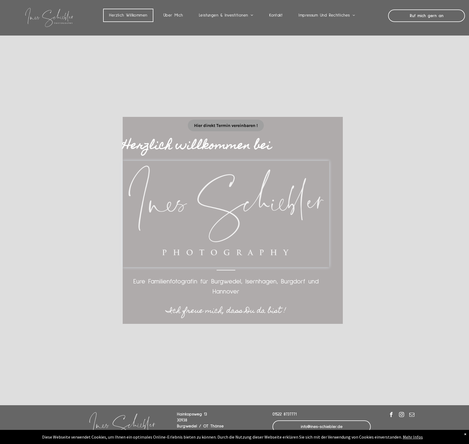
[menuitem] (130, 15)
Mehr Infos (413, 437)
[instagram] (401, 415)
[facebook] (391, 415)
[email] (412, 415)
